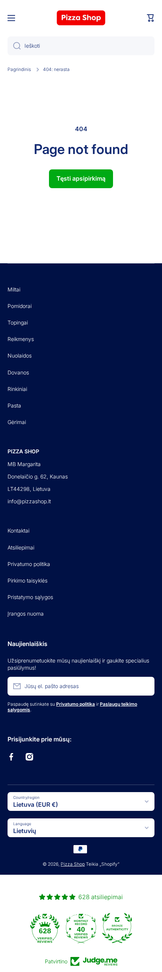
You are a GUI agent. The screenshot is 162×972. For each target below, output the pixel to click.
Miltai (14, 289)
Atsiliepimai (21, 547)
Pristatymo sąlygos (30, 597)
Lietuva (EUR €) (35, 804)
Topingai (18, 322)
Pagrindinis (19, 69)
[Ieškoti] (14, 45)
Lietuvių (24, 831)
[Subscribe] (145, 686)
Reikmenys (21, 339)
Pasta (14, 405)
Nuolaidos (20, 355)
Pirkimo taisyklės (27, 580)
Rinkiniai (17, 389)
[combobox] (81, 45)
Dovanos (18, 372)
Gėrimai (17, 422)
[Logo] (81, 18)
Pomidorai (20, 306)
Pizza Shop (73, 864)
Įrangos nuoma (26, 613)
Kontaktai (18, 530)
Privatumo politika (29, 564)
